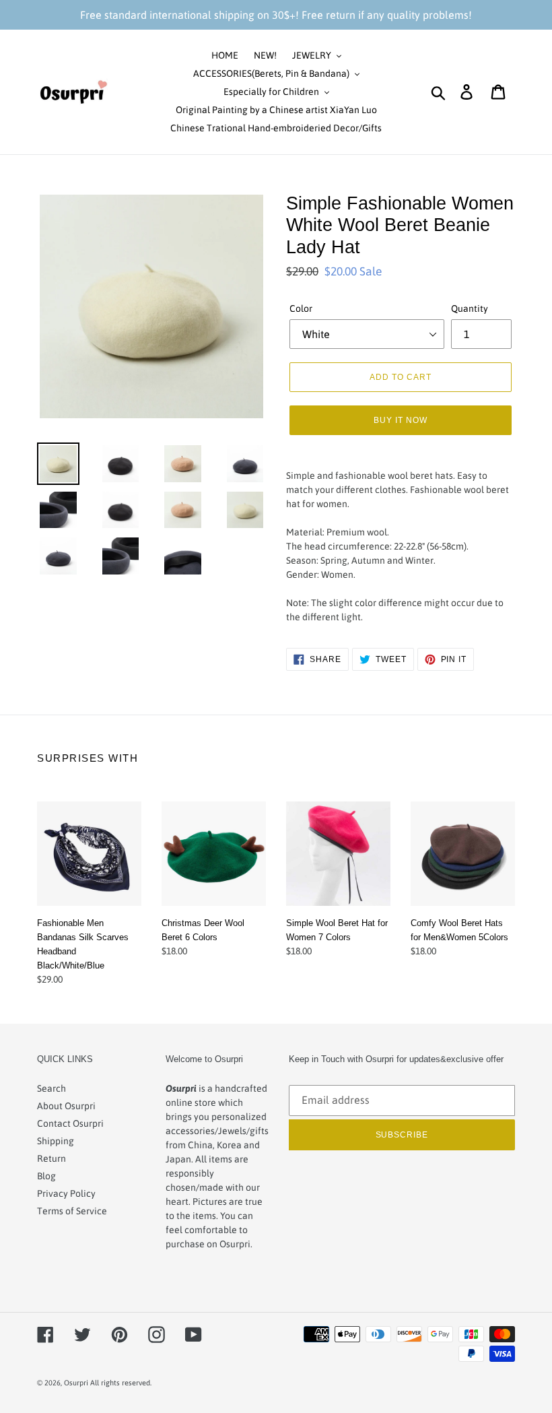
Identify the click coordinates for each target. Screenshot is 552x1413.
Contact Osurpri (70, 1123)
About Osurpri (66, 1105)
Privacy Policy (66, 1193)
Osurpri (76, 1383)
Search (51, 1088)
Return (51, 1158)
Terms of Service (72, 1211)
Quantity (469, 308)
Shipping (55, 1141)
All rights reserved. (120, 1383)
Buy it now (400, 420)
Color (300, 308)
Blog (46, 1176)
